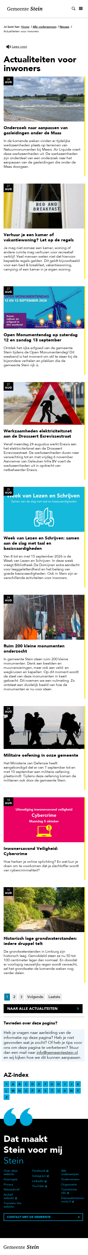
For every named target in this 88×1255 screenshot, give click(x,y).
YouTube (38, 1186)
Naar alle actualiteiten (32, 1008)
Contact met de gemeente (29, 1217)
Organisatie (69, 1184)
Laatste (54, 997)
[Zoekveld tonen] (73, 8)
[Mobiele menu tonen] (81, 8)
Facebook (38, 1171)
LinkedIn (38, 1181)
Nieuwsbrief (11, 1189)
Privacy (8, 1184)
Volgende (35, 997)
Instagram (39, 1176)
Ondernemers (70, 1179)
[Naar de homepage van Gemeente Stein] (25, 9)
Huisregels (11, 1179)
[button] (16, 47)
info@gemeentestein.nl (57, 1053)
